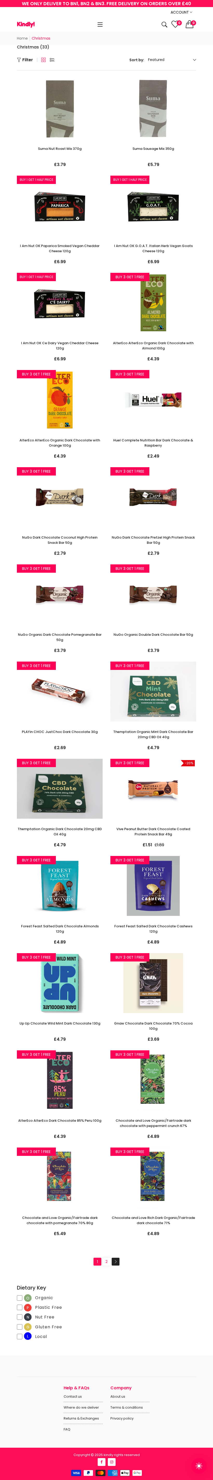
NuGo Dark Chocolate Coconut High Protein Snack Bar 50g (59, 540)
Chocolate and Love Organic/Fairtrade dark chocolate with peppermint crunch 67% (153, 1123)
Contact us (73, 1396)
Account (180, 12)
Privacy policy (122, 1418)
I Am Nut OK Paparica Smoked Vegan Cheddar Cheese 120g (59, 248)
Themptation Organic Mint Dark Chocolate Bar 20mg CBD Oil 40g (153, 734)
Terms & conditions (126, 1407)
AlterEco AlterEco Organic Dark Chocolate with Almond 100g (153, 346)
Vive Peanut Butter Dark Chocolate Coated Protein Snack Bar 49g (153, 832)
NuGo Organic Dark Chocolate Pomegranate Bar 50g (60, 637)
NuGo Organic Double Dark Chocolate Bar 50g (153, 634)
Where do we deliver (81, 1407)
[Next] (115, 1262)
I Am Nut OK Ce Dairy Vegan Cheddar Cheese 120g (59, 346)
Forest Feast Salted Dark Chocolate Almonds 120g (60, 929)
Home (22, 38)
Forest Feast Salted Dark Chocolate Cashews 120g (153, 929)
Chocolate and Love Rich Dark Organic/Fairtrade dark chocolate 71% (153, 1220)
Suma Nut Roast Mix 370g (60, 148)
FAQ (67, 1429)
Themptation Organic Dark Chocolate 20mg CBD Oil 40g (60, 832)
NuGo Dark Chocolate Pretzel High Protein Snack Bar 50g (153, 540)
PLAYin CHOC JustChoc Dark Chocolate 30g (60, 731)
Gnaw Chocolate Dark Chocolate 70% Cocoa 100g (153, 1026)
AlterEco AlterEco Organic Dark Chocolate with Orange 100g (59, 443)
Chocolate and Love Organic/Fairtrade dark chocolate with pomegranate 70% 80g (60, 1220)
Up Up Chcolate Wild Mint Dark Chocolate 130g (59, 1023)
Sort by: (136, 60)
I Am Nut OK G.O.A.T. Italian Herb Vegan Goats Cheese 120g (153, 248)
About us (117, 1396)
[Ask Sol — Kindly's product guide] (199, 1466)
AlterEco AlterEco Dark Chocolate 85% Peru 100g (59, 1120)
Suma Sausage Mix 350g (153, 148)
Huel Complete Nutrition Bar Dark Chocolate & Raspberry (153, 443)
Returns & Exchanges (81, 1418)
